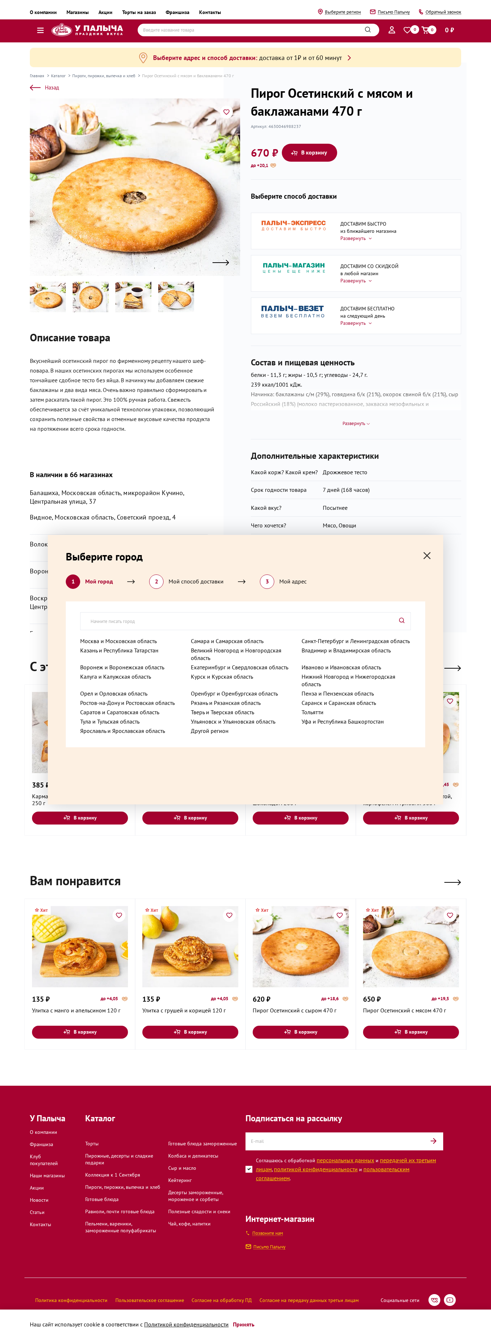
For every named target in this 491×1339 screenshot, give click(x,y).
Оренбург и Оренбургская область (234, 693)
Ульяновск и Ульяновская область (233, 721)
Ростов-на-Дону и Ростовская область (127, 702)
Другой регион (210, 730)
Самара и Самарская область (227, 641)
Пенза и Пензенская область (338, 693)
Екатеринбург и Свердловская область (239, 667)
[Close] (427, 555)
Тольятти (312, 712)
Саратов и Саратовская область (119, 712)
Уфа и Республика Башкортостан (343, 721)
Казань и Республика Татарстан (119, 650)
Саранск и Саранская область (339, 702)
